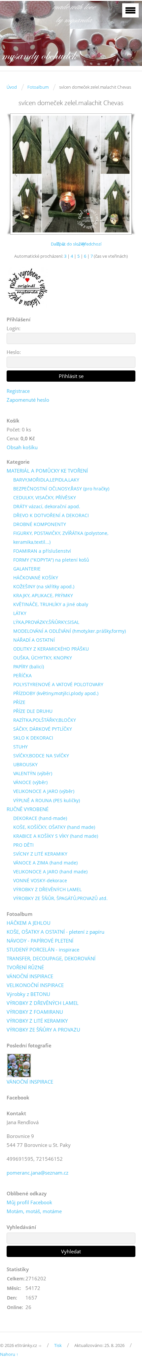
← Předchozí (89, 244)
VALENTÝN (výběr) (32, 773)
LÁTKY (19, 613)
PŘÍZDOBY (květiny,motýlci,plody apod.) (55, 693)
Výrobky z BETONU (28, 994)
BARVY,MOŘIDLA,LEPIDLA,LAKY (46, 480)
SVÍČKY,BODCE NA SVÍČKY (41, 755)
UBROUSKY (25, 764)
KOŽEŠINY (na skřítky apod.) (43, 586)
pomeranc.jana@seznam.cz (37, 1172)
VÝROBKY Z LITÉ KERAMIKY (37, 1020)
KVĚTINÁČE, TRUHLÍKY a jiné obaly (50, 604)
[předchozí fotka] (17, 174)
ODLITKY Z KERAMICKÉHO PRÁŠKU (51, 649)
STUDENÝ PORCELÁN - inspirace (43, 949)
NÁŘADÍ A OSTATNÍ (34, 640)
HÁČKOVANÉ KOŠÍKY (35, 577)
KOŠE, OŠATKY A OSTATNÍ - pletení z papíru (55, 931)
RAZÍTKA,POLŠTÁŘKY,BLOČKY (44, 720)
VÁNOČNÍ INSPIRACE (30, 976)
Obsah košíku (22, 447)
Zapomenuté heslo (28, 399)
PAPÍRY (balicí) (28, 666)
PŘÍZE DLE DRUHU (33, 711)
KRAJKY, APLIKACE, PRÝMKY (43, 595)
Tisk (58, 1345)
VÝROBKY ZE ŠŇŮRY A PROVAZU (43, 1029)
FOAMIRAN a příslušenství (42, 551)
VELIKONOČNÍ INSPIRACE (35, 985)
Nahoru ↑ (9, 1354)
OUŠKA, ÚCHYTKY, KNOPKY (42, 658)
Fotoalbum (38, 87)
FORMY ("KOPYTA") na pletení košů (51, 560)
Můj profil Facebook (29, 1202)
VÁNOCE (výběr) (30, 782)
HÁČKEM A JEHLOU (29, 923)
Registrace (18, 391)
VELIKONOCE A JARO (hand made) (50, 871)
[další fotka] (124, 174)
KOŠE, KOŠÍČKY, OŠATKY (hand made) (54, 827)
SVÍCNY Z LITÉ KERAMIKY (40, 854)
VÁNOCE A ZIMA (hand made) (45, 863)
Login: (13, 328)
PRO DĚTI (23, 845)
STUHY (20, 747)
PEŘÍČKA (22, 675)
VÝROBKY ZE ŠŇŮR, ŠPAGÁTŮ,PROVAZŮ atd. (60, 898)
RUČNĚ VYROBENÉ (28, 809)
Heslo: (14, 352)
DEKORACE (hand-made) (40, 818)
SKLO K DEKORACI (33, 738)
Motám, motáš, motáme (34, 1211)
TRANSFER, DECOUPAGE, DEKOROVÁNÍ (51, 958)
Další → (58, 244)
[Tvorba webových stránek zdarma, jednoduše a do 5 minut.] (40, 1346)
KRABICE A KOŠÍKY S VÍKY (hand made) (55, 836)
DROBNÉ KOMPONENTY (39, 524)
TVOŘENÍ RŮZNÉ (25, 967)
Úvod (12, 87)
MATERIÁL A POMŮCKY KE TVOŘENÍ (47, 470)
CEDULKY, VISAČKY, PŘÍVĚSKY (44, 497)
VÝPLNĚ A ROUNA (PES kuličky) (46, 800)
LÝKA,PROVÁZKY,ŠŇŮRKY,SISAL (46, 622)
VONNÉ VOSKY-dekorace (40, 880)
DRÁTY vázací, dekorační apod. (46, 506)
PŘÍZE (19, 702)
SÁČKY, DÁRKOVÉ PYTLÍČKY (42, 729)
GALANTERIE (27, 569)
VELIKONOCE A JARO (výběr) (43, 791)
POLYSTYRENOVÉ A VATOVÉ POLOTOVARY (58, 684)
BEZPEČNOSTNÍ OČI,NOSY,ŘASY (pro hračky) (61, 488)
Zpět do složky (71, 244)
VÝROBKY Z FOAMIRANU (35, 1011)
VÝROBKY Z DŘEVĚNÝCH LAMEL (47, 889)
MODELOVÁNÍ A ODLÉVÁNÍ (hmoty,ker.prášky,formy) (69, 631)
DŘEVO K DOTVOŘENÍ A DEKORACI (51, 515)
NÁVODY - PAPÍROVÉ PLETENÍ (40, 940)
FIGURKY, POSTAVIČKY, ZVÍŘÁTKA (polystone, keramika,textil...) (60, 537)
